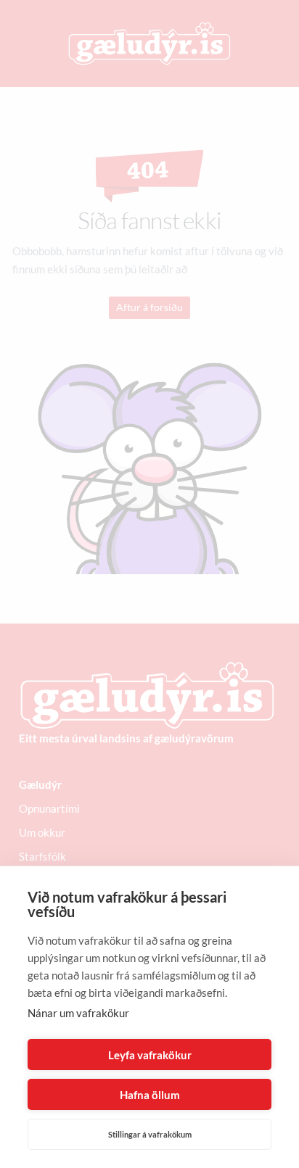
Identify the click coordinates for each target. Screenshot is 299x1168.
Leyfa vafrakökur (150, 1054)
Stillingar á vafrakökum (150, 1134)
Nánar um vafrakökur (78, 1012)
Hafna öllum (150, 1094)
